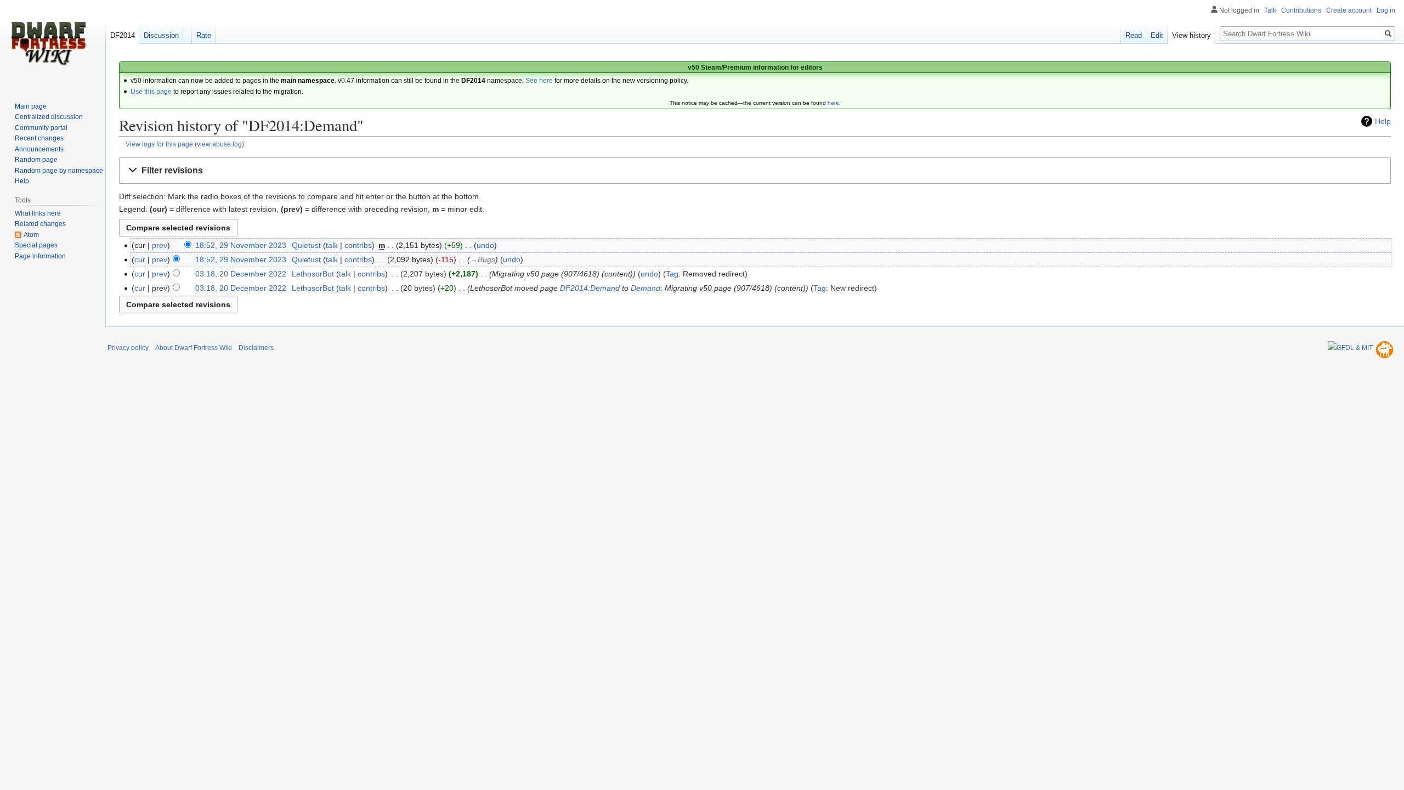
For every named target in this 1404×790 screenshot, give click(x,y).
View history (1191, 35)
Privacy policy (128, 348)
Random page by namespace (59, 170)
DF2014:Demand (590, 288)
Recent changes (39, 138)
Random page (36, 159)
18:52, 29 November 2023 (240, 245)
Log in (1386, 10)
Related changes (40, 224)
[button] (755, 171)
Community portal (41, 128)
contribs (358, 245)
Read (1133, 35)
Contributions (1301, 10)
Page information (40, 256)
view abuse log (219, 144)
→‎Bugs (482, 259)
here (833, 103)
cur (139, 259)
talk (332, 245)
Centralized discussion (49, 117)
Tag (672, 273)
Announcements (39, 149)
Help (1383, 121)
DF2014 (122, 35)
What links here (38, 213)
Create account (1349, 10)
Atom (31, 235)
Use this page (151, 91)
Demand (645, 288)
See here (539, 80)
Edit (1157, 35)
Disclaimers (256, 348)
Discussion (161, 35)
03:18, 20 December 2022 (240, 273)
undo (485, 245)
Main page (31, 106)
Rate (203, 35)
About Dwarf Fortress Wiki (193, 348)
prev (159, 245)
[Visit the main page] (48, 44)
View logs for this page (159, 144)
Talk (1270, 10)
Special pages (36, 245)
